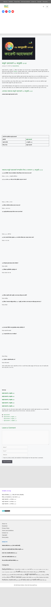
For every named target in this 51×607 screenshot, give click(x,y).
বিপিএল (38, 577)
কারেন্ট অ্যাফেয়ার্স (7, 414)
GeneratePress (33, 585)
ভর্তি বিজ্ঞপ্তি (23, 580)
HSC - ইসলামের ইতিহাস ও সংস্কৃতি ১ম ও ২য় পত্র (20, 569)
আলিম (15, 572)
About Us (5, 1)
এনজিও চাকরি (7, 574)
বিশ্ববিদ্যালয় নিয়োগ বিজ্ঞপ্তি (43, 577)
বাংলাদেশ (35, 577)
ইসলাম (40, 572)
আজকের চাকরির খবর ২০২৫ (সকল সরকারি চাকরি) (11, 545)
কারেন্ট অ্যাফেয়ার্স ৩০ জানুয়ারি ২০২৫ (10, 418)
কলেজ (24, 574)
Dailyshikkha (6, 569)
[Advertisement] (25, 24)
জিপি (38, 574)
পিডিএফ (13, 577)
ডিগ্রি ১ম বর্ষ (40, 574)
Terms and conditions (25, 1)
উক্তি (44, 572)
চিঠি (36, 574)
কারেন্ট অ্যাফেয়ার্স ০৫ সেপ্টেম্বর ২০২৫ (9, 499)
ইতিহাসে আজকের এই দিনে (24, 572)
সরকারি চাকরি (36, 580)
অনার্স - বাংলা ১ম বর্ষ (34, 569)
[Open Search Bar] (43, 7)
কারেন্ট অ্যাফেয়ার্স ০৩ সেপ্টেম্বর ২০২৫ (9, 503)
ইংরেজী (18, 572)
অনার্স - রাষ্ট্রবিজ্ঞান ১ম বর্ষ (40, 569)
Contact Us (33, 1)
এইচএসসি (4, 574)
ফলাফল (33, 577)
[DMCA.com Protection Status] (6, 511)
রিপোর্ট (31, 580)
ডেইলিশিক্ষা (15, 71)
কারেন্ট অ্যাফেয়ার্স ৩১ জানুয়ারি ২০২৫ (10, 416)
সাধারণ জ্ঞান (42, 580)
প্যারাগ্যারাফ (19, 577)
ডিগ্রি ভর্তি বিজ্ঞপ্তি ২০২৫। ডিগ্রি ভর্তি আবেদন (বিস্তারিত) (13, 494)
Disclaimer (11, 1)
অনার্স (30, 569)
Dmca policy (45, 1)
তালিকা (7, 577)
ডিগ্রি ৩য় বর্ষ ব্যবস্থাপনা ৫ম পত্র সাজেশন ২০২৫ (11, 497)
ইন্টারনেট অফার (37, 572)
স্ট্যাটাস (45, 580)
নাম (10, 577)
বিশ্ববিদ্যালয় (5, 580)
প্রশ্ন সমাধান (28, 577)
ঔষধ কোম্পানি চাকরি (18, 574)
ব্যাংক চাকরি (18, 580)
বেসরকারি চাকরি (12, 580)
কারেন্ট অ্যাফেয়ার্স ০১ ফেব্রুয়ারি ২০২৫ (10, 420)
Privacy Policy (17, 1)
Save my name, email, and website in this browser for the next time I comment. (23, 457)
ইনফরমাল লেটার (32, 572)
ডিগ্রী (5, 577)
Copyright (39, 1)
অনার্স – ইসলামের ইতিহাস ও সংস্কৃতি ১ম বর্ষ (8, 572)
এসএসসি (12, 574)
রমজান (27, 580)
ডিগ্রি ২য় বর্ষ (44, 574)
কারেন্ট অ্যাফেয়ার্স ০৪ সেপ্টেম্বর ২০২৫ (9, 501)
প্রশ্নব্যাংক (24, 577)
